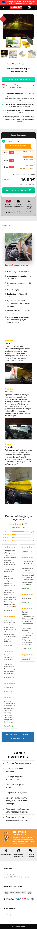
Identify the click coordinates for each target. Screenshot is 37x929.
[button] (3, 7)
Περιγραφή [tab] (6, 226)
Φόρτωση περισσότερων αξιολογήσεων (17, 737)
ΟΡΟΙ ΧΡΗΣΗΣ (9, 874)
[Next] (33, 30)
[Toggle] (4, 763)
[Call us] (9, 914)
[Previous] (4, 30)
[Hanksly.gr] (16, 7)
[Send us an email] (5, 914)
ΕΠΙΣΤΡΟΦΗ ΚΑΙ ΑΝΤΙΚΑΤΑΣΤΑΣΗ (17, 877)
